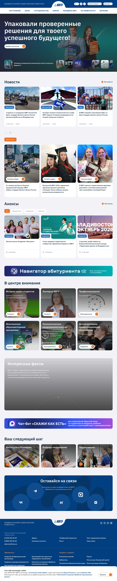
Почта (61, 541)
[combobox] (76, 4)
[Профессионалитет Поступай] (105, 64)
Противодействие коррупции (14, 565)
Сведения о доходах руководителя (16, 562)
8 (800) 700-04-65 (10, 541)
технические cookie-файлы (37, 573)
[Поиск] (84, 4)
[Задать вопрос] (81, 464)
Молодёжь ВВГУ (70, 11)
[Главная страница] (58, 5)
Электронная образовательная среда (72, 563)
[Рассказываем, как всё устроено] (60, 64)
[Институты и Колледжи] (7, 464)
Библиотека (63, 560)
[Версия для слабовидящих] (81, 4)
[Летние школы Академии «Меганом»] (21, 236)
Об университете (88, 11)
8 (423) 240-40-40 (10, 538)
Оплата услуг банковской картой (98, 560)
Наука (27, 11)
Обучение (104, 11)
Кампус (56, 11)
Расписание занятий (66, 556)
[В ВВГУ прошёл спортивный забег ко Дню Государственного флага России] (95, 107)
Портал (89, 556)
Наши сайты (91, 541)
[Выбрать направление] (44, 464)
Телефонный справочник (68, 538)
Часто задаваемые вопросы (96, 538)
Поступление (15, 11)
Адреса (34, 538)
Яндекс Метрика (69, 573)
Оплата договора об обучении (97, 563)
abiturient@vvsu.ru (10, 544)
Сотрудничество (41, 11)
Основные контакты (39, 541)
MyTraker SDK (86, 573)
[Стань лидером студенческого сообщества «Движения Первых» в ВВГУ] (58, 236)
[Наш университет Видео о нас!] (96, 64)
